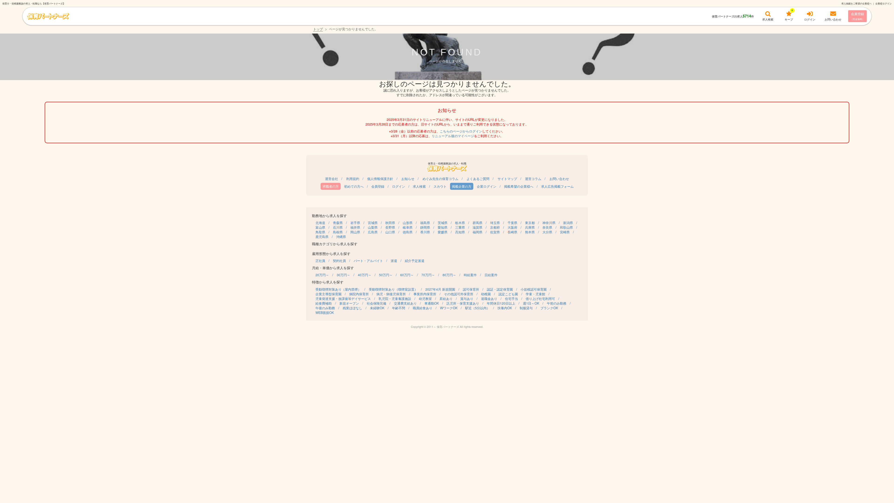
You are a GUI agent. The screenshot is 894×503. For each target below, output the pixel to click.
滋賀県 (477, 227)
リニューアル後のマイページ (453, 135)
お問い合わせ (559, 178)
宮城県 (373, 222)
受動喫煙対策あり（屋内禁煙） (338, 289)
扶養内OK (505, 308)
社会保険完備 (376, 303)
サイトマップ (507, 178)
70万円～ (428, 274)
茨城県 (442, 222)
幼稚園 (486, 294)
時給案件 (470, 274)
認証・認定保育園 (500, 289)
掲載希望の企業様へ (518, 186)
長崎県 (512, 232)
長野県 (390, 227)
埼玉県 (495, 222)
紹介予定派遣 (414, 260)
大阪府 (512, 227)
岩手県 (355, 222)
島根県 (338, 232)
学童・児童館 (535, 294)
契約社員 (339, 260)
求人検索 (419, 186)
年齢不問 (398, 308)
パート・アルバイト (368, 260)
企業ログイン (486, 186)
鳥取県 (320, 232)
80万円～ (449, 274)
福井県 (355, 227)
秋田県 (390, 222)
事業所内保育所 (424, 294)
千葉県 (512, 222)
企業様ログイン (883, 3)
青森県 (338, 222)
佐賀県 (495, 232)
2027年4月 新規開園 (440, 289)
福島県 (425, 222)
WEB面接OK (324, 312)
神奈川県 (548, 222)
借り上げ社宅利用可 (540, 298)
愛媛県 (442, 232)
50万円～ (386, 274)
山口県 (390, 232)
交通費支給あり (405, 303)
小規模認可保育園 (534, 289)
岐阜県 (408, 227)
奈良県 (547, 227)
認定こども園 (508, 294)
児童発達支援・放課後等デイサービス (343, 298)
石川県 (338, 227)
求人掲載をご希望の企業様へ (856, 3)
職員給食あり (422, 308)
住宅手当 (511, 298)
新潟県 (568, 222)
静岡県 (425, 227)
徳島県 (408, 232)
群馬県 (477, 222)
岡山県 (355, 232)
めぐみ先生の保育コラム (440, 178)
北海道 (320, 222)
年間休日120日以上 (501, 303)
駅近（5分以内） (477, 308)
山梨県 (373, 227)
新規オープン (349, 303)
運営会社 (331, 178)
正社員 (320, 260)
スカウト (440, 186)
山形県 (408, 222)
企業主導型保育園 (328, 294)
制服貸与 (526, 308)
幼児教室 (425, 298)
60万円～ (407, 274)
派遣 (394, 260)
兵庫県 (530, 227)
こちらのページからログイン (461, 131)
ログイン (398, 186)
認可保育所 (471, 289)
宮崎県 (565, 232)
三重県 (460, 227)
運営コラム (533, 178)
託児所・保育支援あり (463, 303)
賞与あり (466, 298)
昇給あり (446, 298)
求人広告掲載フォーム (557, 186)
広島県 (373, 232)
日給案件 (491, 274)
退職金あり (489, 298)
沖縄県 (341, 236)
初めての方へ (354, 186)
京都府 (495, 227)
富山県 (320, 227)
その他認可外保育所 (458, 294)
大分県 (547, 232)
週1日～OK (531, 303)
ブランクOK (549, 308)
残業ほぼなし (352, 308)
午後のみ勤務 (325, 308)
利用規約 (352, 178)
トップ (318, 29)
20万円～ (322, 274)
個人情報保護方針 (380, 178)
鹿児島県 (321, 236)
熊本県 (530, 232)
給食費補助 (323, 303)
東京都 (530, 222)
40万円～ (364, 274)
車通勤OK (431, 303)
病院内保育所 (359, 294)
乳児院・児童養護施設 (395, 298)
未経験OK (377, 308)
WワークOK (448, 308)
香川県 (425, 232)
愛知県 (442, 227)
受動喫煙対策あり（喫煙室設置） (393, 289)
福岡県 (477, 232)
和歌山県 (566, 227)
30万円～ (343, 274)
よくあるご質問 (478, 178)
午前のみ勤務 (556, 303)
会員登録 (857, 16)
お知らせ (407, 178)
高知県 (460, 232)
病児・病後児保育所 (391, 294)
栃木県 (460, 222)
